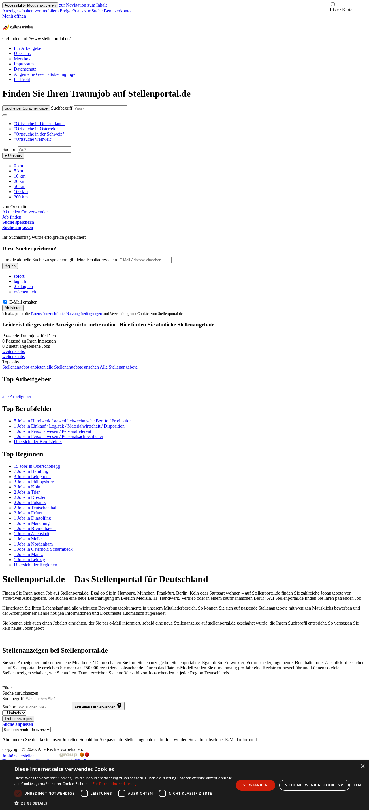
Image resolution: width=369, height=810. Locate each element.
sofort (19, 276)
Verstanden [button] (255, 785)
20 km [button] (19, 181)
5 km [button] (18, 170)
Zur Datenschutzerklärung (115, 783)
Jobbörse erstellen (19, 755)
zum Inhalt (97, 5)
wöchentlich (25, 291)
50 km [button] (19, 186)
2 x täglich (23, 286)
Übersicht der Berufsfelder (38, 441)
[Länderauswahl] (4, 115)
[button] (39, 123)
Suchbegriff (61, 108)
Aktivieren (13, 308)
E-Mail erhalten (22, 302)
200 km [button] (21, 196)
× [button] (362, 766)
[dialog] (184, 785)
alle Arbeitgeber (16, 396)
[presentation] (43, 10)
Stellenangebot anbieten (24, 366)
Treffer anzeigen (18, 719)
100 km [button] (21, 191)
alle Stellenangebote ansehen (73, 366)
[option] (190, 123)
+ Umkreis (13, 155)
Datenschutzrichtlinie (48, 313)
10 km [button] (19, 176)
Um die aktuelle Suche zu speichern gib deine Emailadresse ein (59, 259)
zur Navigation (72, 5)
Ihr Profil (22, 79)
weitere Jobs (13, 351)
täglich (10, 266)
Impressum (24, 63)
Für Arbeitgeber (28, 48)
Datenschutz (25, 69)
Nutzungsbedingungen (84, 313)
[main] (184, 415)
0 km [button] (18, 165)
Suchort (9, 149)
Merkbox (22, 58)
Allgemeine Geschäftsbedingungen (46, 74)
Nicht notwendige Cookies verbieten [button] (317, 785)
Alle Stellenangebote (119, 366)
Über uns (22, 53)
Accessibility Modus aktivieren (30, 5)
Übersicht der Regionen (35, 564)
